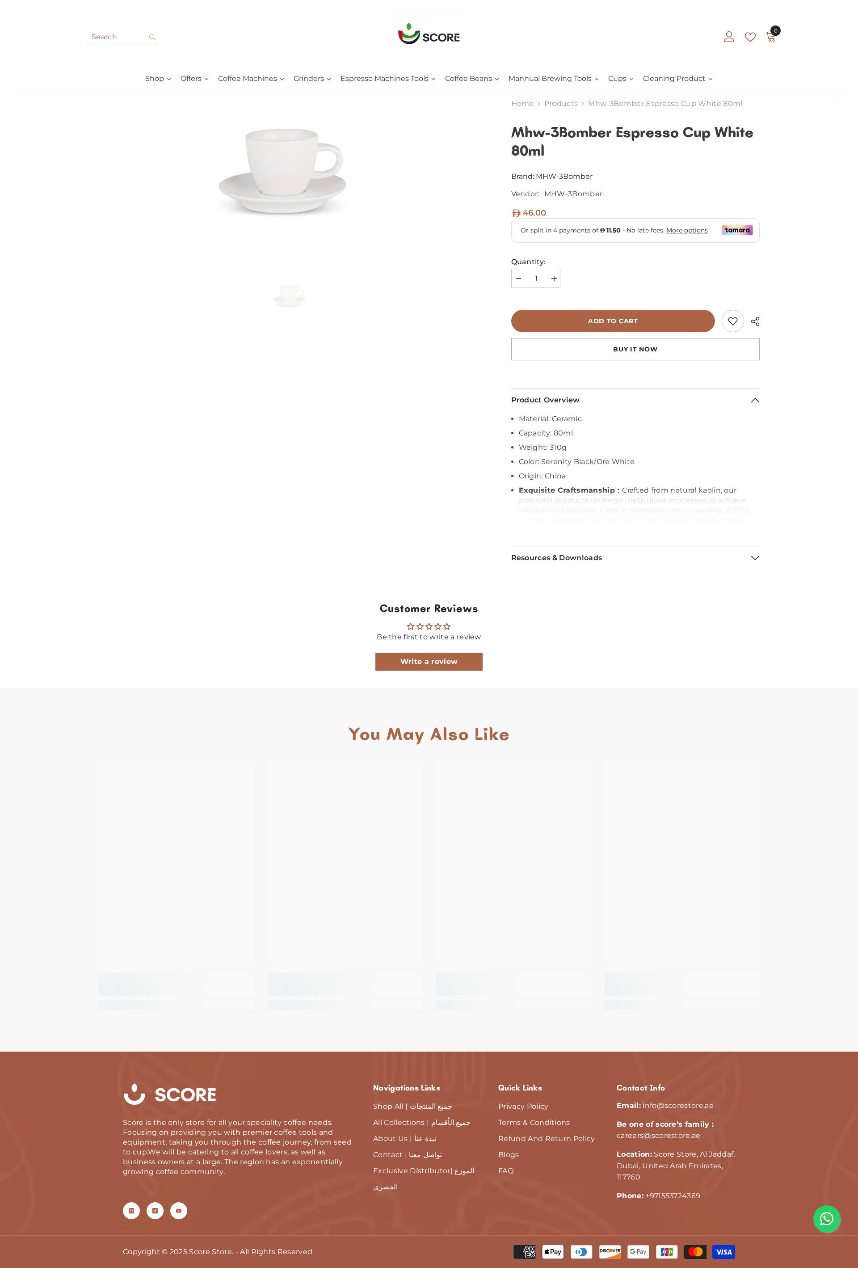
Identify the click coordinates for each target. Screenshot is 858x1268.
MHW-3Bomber (564, 176)
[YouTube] (178, 1210)
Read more (635, 523)
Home (522, 103)
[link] (733, 321)
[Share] (752, 321)
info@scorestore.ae (678, 1105)
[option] (291, 169)
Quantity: (528, 262)
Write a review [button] (429, 661)
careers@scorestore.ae (659, 1135)
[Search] (123, 37)
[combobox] (116, 37)
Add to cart (613, 321)
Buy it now (635, 349)
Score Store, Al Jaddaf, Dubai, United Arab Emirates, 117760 (676, 1165)
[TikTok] (155, 1210)
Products (561, 103)
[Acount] (729, 37)
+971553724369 (672, 1196)
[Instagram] (131, 1210)
